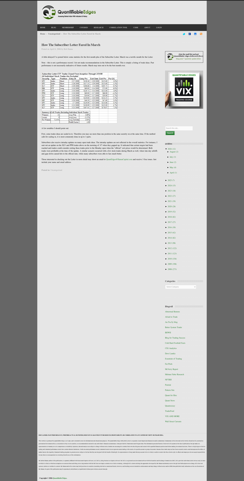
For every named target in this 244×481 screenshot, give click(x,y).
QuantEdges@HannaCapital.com (119, 159)
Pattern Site (169, 390)
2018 (172, 216)
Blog (53, 27)
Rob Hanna (68, 49)
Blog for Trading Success (175, 337)
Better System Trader (173, 327)
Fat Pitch (168, 364)
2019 (172, 211)
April (173, 172)
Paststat (168, 384)
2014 (172, 237)
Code (135, 27)
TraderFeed (169, 411)
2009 (172, 264)
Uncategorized (54, 33)
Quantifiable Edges (60, 478)
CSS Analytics (171, 348)
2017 (172, 222)
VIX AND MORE (172, 416)
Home (42, 27)
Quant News (170, 400)
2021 (172, 201)
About (147, 27)
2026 (172, 148)
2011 (172, 253)
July (173, 157)
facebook (189, 34)
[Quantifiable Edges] (70, 19)
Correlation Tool (118, 27)
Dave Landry (170, 353)
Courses (84, 27)
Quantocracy (170, 405)
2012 (172, 248)
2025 (171, 180)
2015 (172, 232)
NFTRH (168, 379)
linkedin (195, 34)
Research (98, 27)
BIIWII (168, 332)
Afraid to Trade (171, 316)
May (173, 167)
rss (201, 34)
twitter (183, 34)
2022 (172, 196)
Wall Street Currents (173, 421)
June (173, 162)
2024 (172, 185)
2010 (172, 258)
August (174, 151)
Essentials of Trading (173, 358)
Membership (68, 27)
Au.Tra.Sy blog (171, 322)
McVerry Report (171, 369)
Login (159, 27)
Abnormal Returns (172, 311)
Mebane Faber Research (174, 374)
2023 (172, 190)
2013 (172, 243)
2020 (172, 206)
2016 (172, 227)
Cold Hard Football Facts (175, 343)
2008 (172, 269)
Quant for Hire (171, 395)
